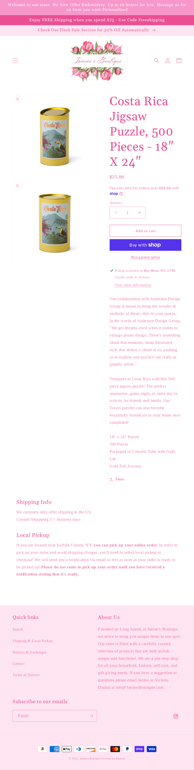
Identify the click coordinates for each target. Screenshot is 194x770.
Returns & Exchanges (29, 652)
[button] (15, 60)
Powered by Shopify (113, 758)
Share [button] (119, 479)
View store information (133, 285)
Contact (19, 664)
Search (18, 629)
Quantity (116, 203)
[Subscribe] (91, 716)
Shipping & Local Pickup (33, 641)
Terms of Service (26, 675)
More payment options (145, 257)
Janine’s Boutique (90, 758)
